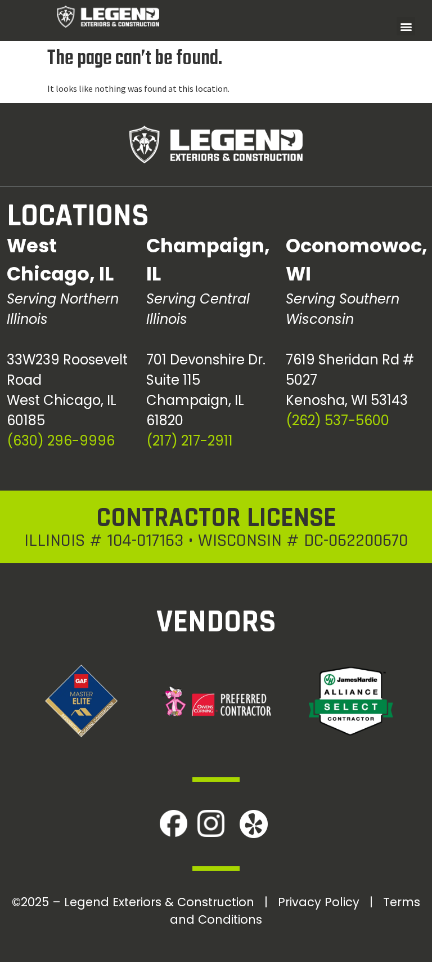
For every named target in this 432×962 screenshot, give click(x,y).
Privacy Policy (318, 902)
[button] (406, 26)
